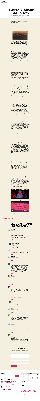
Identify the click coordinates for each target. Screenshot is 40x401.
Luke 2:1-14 (32, 391)
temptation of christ (17, 213)
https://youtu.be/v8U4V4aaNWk (16, 297)
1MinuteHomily (24, 387)
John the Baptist (23, 391)
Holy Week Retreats (33, 1)
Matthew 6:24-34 (34, 392)
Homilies (17, 1)
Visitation (27, 394)
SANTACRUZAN (8, 389)
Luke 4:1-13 (13, 213)
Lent (26, 391)
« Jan (22, 382)
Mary (25, 392)
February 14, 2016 (21, 15)
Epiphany (22, 389)
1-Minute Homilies (21, 1)
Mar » (37, 382)
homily (32, 389)
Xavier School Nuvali (30, 394)
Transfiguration (24, 394)
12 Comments (27, 15)
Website (12, 362)
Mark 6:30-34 (22, 392)
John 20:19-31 (33, 390)
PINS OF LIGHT (3, 1)
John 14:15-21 (24, 390)
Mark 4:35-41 (35, 391)
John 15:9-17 (27, 390)
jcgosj (37, 389)
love (27, 391)
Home (14, 1)
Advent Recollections (27, 1)
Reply (12, 247)
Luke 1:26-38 (29, 391)
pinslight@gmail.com (15, 15)
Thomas (22, 394)
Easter (35, 388)
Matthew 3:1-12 (31, 392)
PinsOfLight (22, 393)
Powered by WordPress (11, 399)
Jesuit (21, 390)
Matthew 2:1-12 (27, 392)
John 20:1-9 (29, 390)
